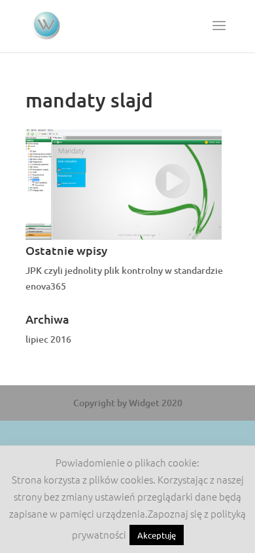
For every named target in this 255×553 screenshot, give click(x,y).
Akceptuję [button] (156, 535)
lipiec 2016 (48, 339)
